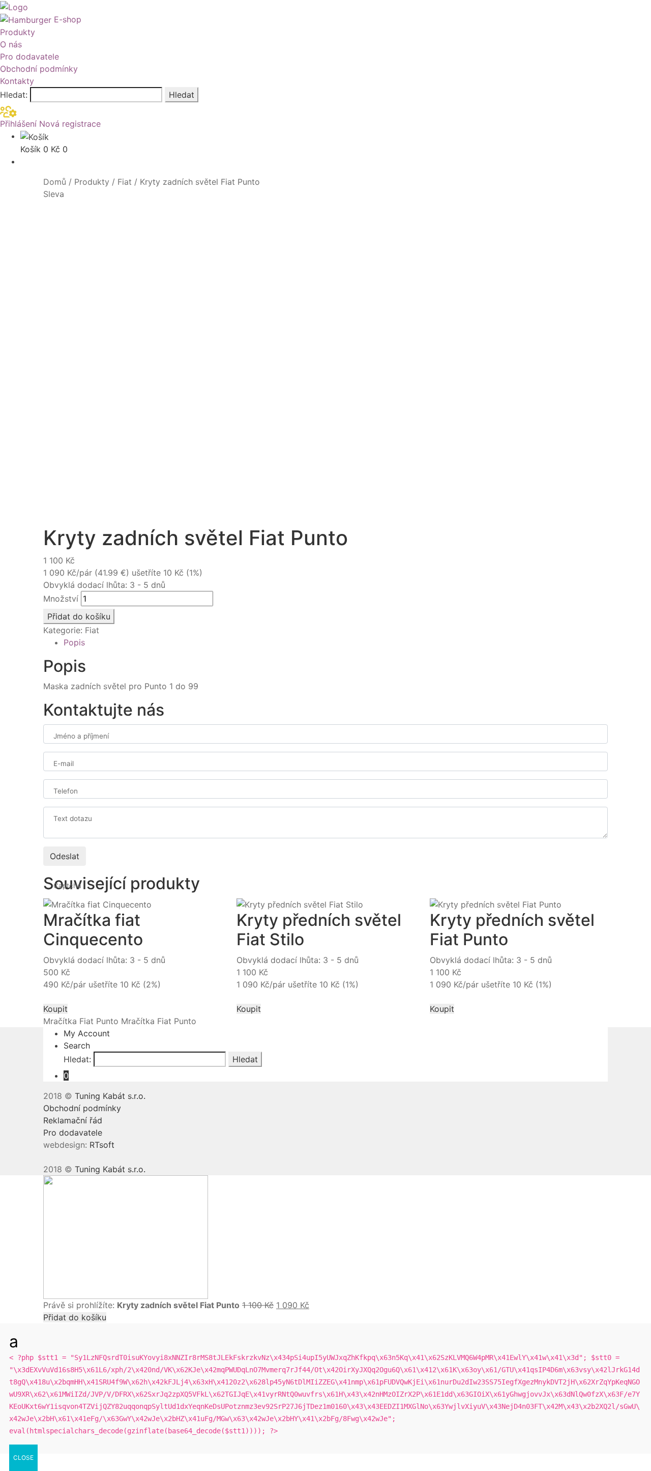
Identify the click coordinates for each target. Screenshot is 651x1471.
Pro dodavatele (29, 56)
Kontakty (17, 81)
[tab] (336, 642)
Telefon (65, 791)
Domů (54, 182)
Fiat (124, 182)
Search (77, 1045)
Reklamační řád (72, 1120)
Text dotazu (72, 818)
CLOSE (23, 1457)
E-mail (63, 763)
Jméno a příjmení (81, 736)
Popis (74, 642)
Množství (60, 598)
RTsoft (102, 1145)
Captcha (67, 886)
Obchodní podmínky (39, 69)
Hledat (181, 95)
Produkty (17, 32)
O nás (11, 44)
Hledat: (13, 95)
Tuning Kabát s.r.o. (110, 1096)
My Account (87, 1033)
